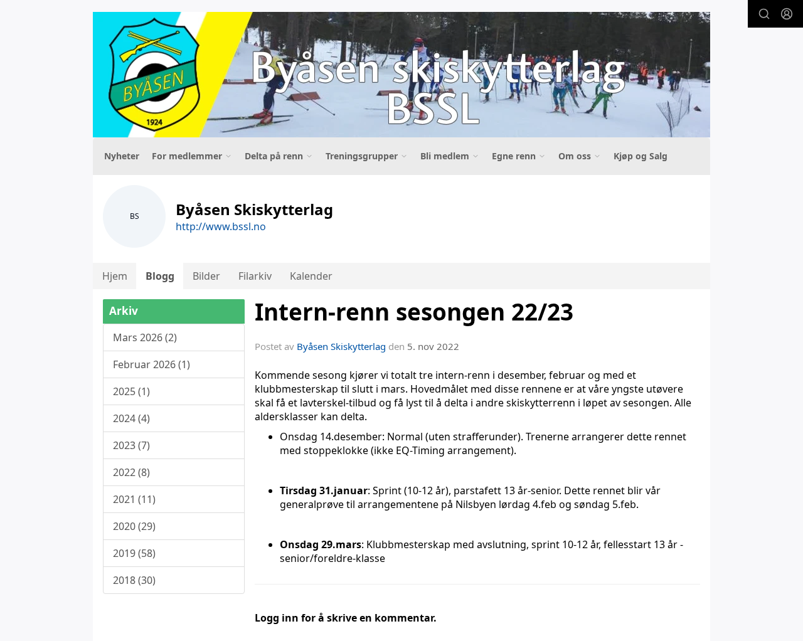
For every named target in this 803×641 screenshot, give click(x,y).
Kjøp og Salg (640, 156)
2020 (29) (134, 526)
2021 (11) (134, 499)
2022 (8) (131, 472)
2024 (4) (131, 418)
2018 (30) (134, 580)
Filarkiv (255, 276)
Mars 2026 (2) (145, 337)
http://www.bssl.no (221, 226)
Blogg (160, 276)
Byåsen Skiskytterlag (341, 346)
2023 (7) (131, 445)
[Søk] (764, 14)
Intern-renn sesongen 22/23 (414, 311)
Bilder (206, 276)
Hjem (114, 276)
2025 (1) (131, 391)
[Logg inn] (786, 14)
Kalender (311, 276)
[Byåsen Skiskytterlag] (401, 74)
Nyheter (121, 156)
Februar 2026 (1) (151, 364)
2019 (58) (134, 553)
